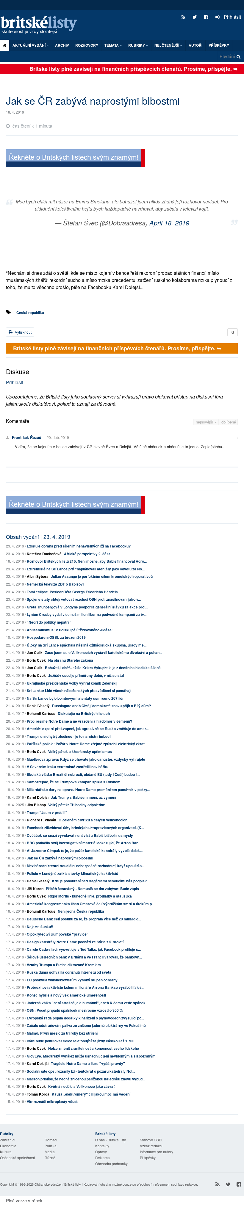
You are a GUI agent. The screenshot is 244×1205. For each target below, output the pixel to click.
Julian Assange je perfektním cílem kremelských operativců (102, 576)
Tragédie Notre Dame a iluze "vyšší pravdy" (88, 1063)
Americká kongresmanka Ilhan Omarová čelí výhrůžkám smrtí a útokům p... (90, 903)
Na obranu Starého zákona (70, 660)
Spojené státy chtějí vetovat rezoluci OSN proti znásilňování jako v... (84, 599)
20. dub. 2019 (58, 437)
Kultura (6, 1151)
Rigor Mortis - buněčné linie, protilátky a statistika (90, 896)
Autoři (195, 45)
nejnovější (205, 422)
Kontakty (102, 1145)
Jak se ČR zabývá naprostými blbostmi (60, 858)
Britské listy (41, 25)
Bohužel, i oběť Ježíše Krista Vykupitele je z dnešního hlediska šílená (103, 667)
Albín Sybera (38, 576)
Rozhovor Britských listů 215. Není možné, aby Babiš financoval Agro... (87, 561)
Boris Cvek (36, 660)
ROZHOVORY (86, 45)
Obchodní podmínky (111, 1163)
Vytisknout (23, 332)
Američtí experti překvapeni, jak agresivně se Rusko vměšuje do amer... (87, 728)
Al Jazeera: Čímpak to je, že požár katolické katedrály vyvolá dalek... (85, 850)
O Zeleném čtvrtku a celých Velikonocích (93, 820)
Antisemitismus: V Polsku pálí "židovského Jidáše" (70, 630)
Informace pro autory (156, 1151)
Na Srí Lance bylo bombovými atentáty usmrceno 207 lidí (75, 698)
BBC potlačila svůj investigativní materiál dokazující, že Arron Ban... (84, 842)
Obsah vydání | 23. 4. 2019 (38, 536)
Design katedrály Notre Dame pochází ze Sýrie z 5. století (75, 941)
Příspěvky (219, 45)
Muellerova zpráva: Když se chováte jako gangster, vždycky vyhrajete (86, 759)
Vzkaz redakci (151, 1145)
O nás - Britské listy (110, 1139)
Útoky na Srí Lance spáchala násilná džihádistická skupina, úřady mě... (86, 645)
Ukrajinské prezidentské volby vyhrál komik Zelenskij (72, 683)
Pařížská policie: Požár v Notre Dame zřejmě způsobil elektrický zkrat (86, 743)
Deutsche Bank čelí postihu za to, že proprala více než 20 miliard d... (84, 919)
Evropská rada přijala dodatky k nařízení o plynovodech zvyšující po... (85, 1018)
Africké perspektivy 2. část (87, 553)
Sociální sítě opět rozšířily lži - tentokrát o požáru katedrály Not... (81, 1071)
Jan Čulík (35, 652)
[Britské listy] (75, 159)
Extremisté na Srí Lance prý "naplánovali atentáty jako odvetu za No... (86, 569)
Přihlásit (232, 16)
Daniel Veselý (38, 705)
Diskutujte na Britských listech (84, 713)
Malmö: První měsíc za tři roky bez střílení (62, 1033)
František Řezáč (26, 437)
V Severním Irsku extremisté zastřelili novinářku (67, 766)
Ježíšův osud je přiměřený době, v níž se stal (86, 675)
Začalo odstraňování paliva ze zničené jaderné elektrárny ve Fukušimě (86, 1025)
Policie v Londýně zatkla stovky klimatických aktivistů (72, 873)
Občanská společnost (17, 1157)
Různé (50, 1157)
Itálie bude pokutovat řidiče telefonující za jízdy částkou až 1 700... (82, 1041)
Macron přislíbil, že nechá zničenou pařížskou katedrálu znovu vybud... (86, 1079)
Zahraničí (7, 1139)
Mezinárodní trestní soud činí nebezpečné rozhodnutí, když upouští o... (85, 865)
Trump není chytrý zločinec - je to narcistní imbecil (69, 736)
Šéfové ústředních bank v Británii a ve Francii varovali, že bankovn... (84, 957)
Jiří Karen (35, 888)
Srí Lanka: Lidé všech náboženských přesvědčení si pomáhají (79, 690)
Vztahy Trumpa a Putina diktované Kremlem (64, 964)
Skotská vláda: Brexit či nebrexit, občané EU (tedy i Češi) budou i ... (83, 774)
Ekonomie (8, 1145)
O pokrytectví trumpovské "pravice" (57, 934)
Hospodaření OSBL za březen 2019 (56, 637)
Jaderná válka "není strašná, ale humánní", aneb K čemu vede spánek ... (88, 1002)
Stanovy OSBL (151, 1139)
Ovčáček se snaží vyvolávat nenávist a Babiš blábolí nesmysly (80, 835)
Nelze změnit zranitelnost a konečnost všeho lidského (93, 1048)
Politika (51, 1145)
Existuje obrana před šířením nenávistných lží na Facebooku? (79, 546)
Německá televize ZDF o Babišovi (55, 584)
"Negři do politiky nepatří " (49, 622)
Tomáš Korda (38, 1094)
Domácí (51, 1139)
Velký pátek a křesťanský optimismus (80, 751)
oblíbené (228, 422)
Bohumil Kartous (41, 713)
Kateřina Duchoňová (44, 553)
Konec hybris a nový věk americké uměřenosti (66, 995)
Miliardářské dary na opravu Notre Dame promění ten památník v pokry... (88, 789)
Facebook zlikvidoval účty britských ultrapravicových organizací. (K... (85, 827)
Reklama (102, 1157)
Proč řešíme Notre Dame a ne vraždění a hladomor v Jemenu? (79, 721)
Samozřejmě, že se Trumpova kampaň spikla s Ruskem (74, 781)
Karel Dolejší (38, 797)
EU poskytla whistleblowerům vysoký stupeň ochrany (72, 980)
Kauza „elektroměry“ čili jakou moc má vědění (91, 1094)
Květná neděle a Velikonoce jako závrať (81, 1086)
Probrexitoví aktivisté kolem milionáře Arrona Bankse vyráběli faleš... (85, 987)
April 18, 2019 (169, 222)
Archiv (62, 45)
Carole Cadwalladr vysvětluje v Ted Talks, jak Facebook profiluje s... (84, 949)
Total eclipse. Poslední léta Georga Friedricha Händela (72, 591)
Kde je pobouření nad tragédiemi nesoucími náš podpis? (99, 881)
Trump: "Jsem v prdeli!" (47, 812)
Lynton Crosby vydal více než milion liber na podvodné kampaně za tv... (86, 614)
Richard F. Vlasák (41, 820)
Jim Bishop (36, 804)
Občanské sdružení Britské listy (58, 1184)
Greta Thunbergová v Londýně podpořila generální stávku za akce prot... (87, 607)
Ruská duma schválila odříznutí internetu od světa (69, 972)
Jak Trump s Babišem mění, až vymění (83, 797)
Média (50, 1151)
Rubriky (137, 45)
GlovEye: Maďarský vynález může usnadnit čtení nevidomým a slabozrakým (91, 1056)
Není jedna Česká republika (81, 911)
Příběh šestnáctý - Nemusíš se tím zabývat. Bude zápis (92, 888)
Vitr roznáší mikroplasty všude (53, 1101)
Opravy (101, 1151)
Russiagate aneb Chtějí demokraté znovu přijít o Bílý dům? (101, 705)
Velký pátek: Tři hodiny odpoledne (76, 804)
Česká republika (30, 312)
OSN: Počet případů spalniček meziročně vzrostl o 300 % (75, 1010)
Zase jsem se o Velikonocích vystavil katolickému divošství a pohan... (103, 652)
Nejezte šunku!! (40, 926)
